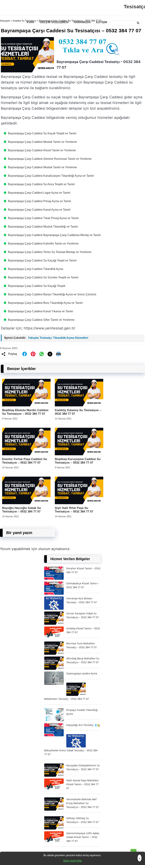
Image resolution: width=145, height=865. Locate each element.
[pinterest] (33, 354)
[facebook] (24, 354)
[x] (50, 354)
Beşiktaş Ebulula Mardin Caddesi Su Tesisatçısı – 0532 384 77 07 (25, 411)
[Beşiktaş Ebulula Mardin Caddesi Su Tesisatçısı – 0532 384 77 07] (26, 405)
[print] (58, 354)
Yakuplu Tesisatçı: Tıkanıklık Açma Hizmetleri (58, 337)
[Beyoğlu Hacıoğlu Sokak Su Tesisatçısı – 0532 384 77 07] (26, 503)
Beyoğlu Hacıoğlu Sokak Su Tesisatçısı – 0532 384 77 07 (21, 509)
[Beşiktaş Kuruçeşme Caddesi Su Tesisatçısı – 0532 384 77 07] (79, 454)
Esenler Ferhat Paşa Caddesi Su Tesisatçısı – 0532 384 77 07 (24, 460)
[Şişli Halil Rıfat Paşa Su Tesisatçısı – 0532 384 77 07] (79, 503)
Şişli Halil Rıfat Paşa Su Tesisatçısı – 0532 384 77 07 (74, 509)
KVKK (30, 22)
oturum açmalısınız (53, 549)
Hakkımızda (82, 22)
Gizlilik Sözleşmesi (54, 22)
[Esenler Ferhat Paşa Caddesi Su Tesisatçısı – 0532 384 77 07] (26, 454)
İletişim (101, 22)
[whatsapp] (41, 354)
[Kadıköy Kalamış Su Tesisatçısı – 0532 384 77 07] (79, 405)
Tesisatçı (134, 6)
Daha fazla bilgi (72, 860)
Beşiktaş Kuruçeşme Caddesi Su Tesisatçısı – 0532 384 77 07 (77, 460)
